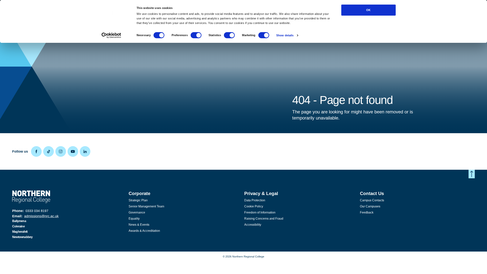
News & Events (139, 224)
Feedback (366, 212)
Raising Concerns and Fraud (263, 218)
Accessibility (252, 224)
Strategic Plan (138, 200)
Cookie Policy (253, 206)
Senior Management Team (146, 206)
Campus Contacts (372, 200)
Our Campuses (370, 206)
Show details (285, 35)
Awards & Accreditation (144, 230)
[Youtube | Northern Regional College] (74, 151)
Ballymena (19, 221)
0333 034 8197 (36, 211)
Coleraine (18, 226)
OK (368, 10)
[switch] (196, 35)
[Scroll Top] (472, 174)
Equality (134, 218)
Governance (137, 212)
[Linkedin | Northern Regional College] (86, 151)
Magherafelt (19, 231)
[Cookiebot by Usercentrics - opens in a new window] (111, 35)
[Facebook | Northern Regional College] (37, 151)
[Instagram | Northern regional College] (61, 151)
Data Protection (254, 200)
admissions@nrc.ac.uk (41, 216)
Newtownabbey (22, 237)
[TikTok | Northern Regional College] (49, 151)
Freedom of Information (259, 212)
